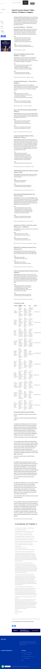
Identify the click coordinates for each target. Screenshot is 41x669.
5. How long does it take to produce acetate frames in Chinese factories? (25, 597)
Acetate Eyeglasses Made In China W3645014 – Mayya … (25, 536)
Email (2, 26)
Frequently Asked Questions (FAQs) (21, 547)
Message (2, 31)
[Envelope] (13, 626)
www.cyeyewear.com (37, 322)
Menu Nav (16, 610)
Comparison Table (18, 546)
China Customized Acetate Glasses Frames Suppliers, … (24, 544)
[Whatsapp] (15, 626)
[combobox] (17, 2)
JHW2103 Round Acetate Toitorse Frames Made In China (25, 537)
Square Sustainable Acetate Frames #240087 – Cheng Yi (24, 531)
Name (2, 21)
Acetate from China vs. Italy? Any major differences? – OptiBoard (26, 541)
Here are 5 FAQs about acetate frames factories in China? (24, 549)
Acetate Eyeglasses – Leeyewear (20, 529)
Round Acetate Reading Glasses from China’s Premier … (24, 539)
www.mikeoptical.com (37, 364)
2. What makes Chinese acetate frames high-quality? (24, 562)
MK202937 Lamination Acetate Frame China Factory (24, 542)
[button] (36, 524)
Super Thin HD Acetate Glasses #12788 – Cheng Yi (23, 534)
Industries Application (18, 611)
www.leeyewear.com (37, 311)
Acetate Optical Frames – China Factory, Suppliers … (24, 532)
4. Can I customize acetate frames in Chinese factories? (24, 586)
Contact (16, 613)
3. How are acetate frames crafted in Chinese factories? (24, 574)
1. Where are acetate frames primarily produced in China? (24, 551)
